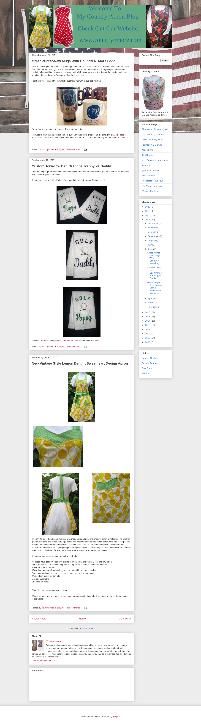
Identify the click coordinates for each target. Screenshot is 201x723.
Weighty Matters (150, 191)
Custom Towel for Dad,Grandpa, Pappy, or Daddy (71, 166)
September (153, 236)
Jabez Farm (148, 150)
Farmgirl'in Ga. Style (152, 145)
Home (82, 618)
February (153, 307)
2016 (148, 312)
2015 (148, 316)
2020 (148, 206)
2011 (147, 333)
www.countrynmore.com (67, 340)
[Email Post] (85, 149)
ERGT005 (95, 340)
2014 (148, 321)
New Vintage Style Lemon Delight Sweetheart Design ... (154, 287)
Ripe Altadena (148, 175)
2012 (148, 329)
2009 (148, 342)
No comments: (74, 149)
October (152, 232)
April (150, 298)
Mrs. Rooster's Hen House (155, 160)
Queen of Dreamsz (151, 170)
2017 (148, 219)
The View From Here (152, 186)
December (153, 223)
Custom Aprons (149, 363)
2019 (148, 211)
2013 (148, 325)
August (151, 240)
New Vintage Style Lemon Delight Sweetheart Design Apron (80, 363)
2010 (148, 338)
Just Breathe (148, 155)
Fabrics (145, 373)
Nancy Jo (146, 165)
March (151, 302)
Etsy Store (147, 368)
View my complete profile (43, 660)
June (150, 249)
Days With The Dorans (153, 134)
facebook (124, 137)
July (150, 244)
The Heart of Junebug (152, 180)
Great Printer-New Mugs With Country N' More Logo (73, 61)
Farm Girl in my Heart (152, 139)
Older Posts (125, 618)
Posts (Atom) (88, 628)
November (153, 227)
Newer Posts (39, 618)
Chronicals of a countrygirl (155, 129)
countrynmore (56, 641)
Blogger (116, 716)
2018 (148, 215)
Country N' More (150, 358)
